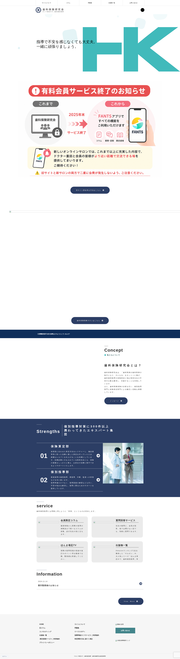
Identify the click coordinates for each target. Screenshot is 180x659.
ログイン (4, 656)
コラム (68, 3)
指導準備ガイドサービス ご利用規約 (87, 635)
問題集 (90, 3)
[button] (105, 463)
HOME (41, 624)
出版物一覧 (111, 3)
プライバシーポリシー (46, 642)
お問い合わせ (133, 3)
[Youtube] (121, 636)
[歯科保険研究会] (49, 10)
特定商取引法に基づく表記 (84, 639)
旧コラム (42, 628)
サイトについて (46, 3)
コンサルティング (45, 631)
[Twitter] (127, 636)
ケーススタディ (80, 631)
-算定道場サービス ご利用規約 (49, 639)
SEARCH (142, 10)
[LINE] (130, 636)
